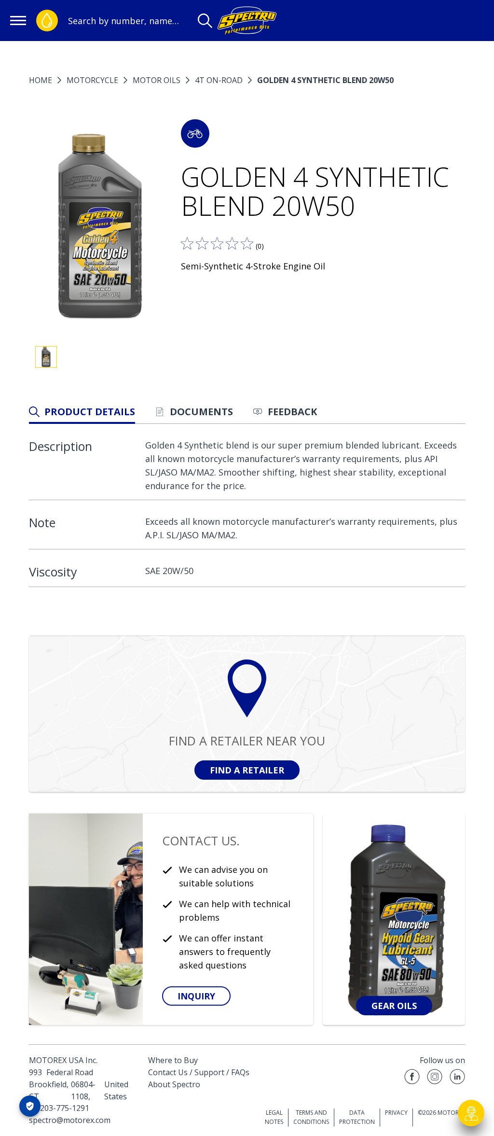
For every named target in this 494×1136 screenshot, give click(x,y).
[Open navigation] (18, 20)
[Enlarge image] (100, 228)
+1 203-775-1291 (59, 1108)
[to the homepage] (247, 20)
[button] (195, 133)
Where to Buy (173, 1060)
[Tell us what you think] (217, 243)
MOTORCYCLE (92, 80)
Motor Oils (156, 80)
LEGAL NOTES (274, 1117)
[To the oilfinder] (47, 20)
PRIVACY (396, 1112)
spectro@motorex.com (69, 1120)
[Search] (205, 21)
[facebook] (412, 1078)
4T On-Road (219, 80)
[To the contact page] (471, 1113)
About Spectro (174, 1084)
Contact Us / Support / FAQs (198, 1072)
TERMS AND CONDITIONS (311, 1117)
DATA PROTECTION (357, 1117)
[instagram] (434, 1078)
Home (40, 80)
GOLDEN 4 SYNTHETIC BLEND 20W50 (325, 80)
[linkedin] (457, 1078)
